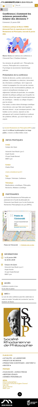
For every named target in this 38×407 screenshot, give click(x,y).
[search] (24, 5)
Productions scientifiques (14, 363)
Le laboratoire (20, 358)
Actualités (7, 358)
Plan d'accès (8, 372)
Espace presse (21, 372)
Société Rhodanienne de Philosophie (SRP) (18, 128)
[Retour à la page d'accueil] (4, 9)
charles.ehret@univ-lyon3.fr (13, 172)
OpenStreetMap (31, 240)
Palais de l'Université (19, 217)
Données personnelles (12, 377)
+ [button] (5, 213)
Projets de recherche (12, 360)
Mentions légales (10, 374)
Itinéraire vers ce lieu (20, 227)
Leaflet (23, 240)
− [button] (5, 216)
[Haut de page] (20, 394)
